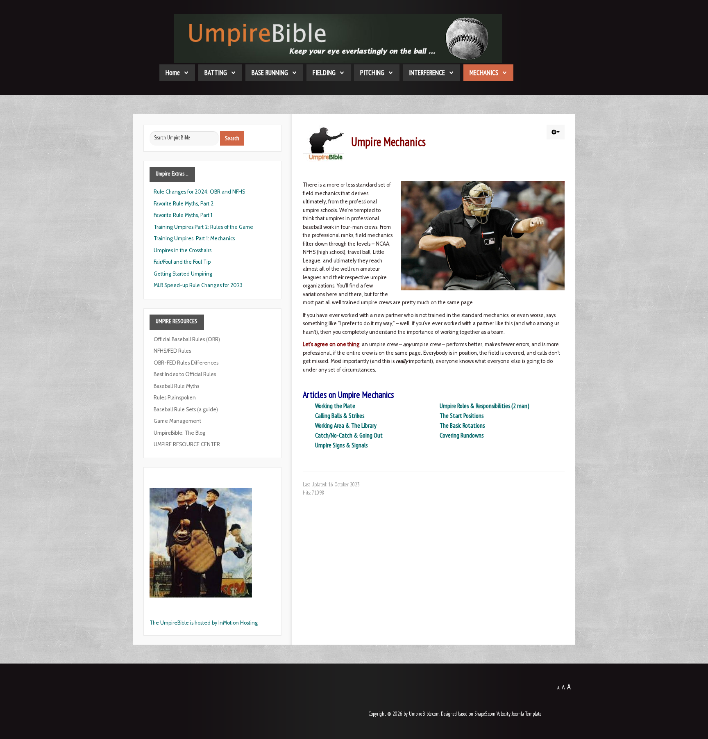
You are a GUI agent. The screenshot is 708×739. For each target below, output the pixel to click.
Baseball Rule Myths (176, 386)
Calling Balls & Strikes (339, 415)
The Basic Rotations (462, 425)
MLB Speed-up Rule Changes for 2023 (198, 285)
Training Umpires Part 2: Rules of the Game (203, 227)
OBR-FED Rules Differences (186, 363)
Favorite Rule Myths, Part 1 (183, 215)
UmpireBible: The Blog (179, 433)
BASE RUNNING (270, 72)
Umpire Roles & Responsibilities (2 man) (484, 405)
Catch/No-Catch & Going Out (349, 435)
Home (173, 72)
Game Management (177, 421)
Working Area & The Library (346, 425)
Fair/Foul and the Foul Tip (182, 262)
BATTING (215, 72)
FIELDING (324, 72)
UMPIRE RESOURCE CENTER (187, 444)
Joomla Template (527, 713)
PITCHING (372, 72)
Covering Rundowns (461, 435)
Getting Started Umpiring (183, 274)
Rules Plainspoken (175, 398)
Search (232, 138)
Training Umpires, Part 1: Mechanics (194, 238)
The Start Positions (461, 415)
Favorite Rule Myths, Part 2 (183, 204)
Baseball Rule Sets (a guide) (186, 409)
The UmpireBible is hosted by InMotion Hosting (204, 623)
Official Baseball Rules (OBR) (187, 339)
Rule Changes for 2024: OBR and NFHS (199, 192)
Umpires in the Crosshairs (182, 250)
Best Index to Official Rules (185, 374)
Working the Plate (335, 405)
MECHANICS (484, 72)
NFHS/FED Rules (172, 351)
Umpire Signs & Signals (341, 445)
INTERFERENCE (427, 72)
